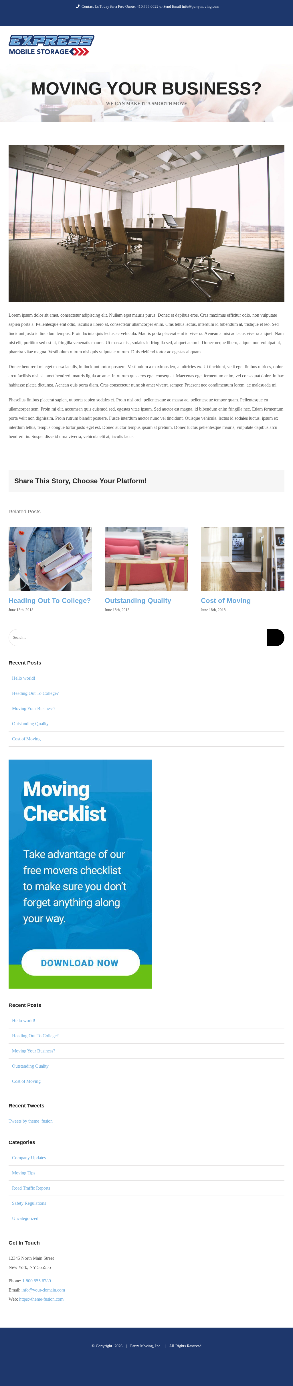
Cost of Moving (242, 558)
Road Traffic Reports (31, 1188)
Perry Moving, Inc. (145, 1346)
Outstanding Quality (146, 558)
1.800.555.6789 (36, 1280)
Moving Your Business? (33, 708)
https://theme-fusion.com (41, 1299)
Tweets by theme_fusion (31, 1121)
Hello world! (23, 678)
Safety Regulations (29, 1203)
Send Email (191, 6)
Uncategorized (25, 1218)
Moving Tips (23, 1172)
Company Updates (29, 1157)
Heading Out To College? (50, 558)
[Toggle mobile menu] (282, 45)
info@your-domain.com (43, 1290)
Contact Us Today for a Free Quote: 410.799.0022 (120, 6)
